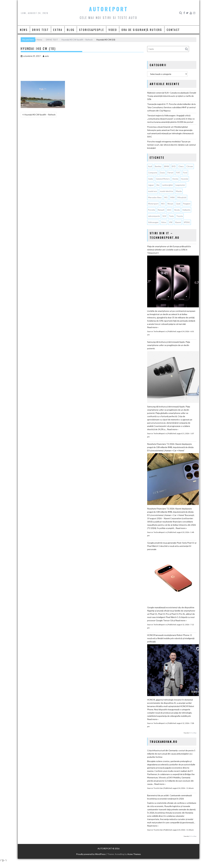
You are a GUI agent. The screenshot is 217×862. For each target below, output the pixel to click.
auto (47, 56)
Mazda (179, 191)
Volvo (163, 222)
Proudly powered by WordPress (91, 854)
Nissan (170, 203)
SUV (164, 216)
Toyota (179, 216)
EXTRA (57, 30)
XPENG (187, 222)
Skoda (177, 210)
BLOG (70, 30)
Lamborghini (167, 185)
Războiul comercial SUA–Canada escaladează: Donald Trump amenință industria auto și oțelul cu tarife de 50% (171, 95)
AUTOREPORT (108, 9)
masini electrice (166, 191)
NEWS (24, 30)
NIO (163, 203)
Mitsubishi (181, 197)
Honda (175, 179)
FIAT (178, 172)
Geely (150, 179)
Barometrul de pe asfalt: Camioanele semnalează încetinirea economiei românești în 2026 (169, 797)
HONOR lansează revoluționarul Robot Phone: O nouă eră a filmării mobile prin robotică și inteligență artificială (170, 638)
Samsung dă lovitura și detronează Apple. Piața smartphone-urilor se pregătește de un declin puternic (168, 345)
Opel (178, 203)
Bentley (158, 166)
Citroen (189, 166)
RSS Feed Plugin (192, 732)
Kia (158, 185)
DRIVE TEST (40, 30)
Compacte (152, 172)
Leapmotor (180, 185)
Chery (181, 166)
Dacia (162, 172)
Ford (185, 172)
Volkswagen (153, 222)
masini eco (152, 191)
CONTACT (173, 30)
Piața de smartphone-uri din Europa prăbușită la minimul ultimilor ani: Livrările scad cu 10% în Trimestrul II (169, 249)
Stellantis (186, 210)
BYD (174, 166)
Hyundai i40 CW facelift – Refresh (40, 114)
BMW (166, 166)
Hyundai (184, 179)
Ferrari (170, 172)
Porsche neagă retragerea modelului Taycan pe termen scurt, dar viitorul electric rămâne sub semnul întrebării (171, 144)
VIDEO (112, 30)
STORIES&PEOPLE (91, 30)
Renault (161, 210)
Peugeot (186, 203)
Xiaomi (178, 222)
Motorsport (153, 203)
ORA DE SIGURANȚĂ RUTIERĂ (141, 30)
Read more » (152, 327)
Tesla (171, 216)
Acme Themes (134, 854)
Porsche (151, 210)
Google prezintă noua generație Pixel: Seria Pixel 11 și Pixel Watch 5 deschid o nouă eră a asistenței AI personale (171, 546)
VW (170, 222)
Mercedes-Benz (154, 197)
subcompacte (154, 216)
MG (166, 197)
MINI (172, 197)
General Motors (163, 179)
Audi (150, 166)
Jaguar (151, 185)
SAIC (169, 210)
